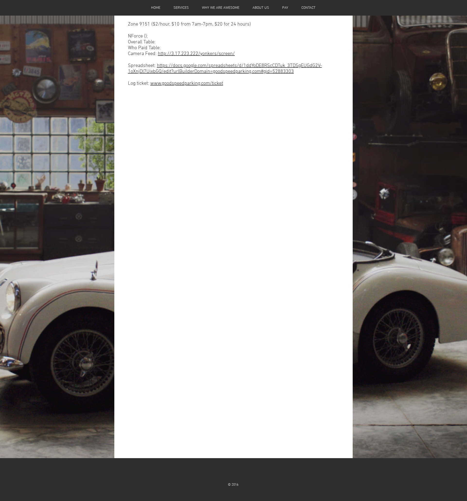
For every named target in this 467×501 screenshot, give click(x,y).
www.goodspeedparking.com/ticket (186, 83)
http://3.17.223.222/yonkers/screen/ (196, 54)
